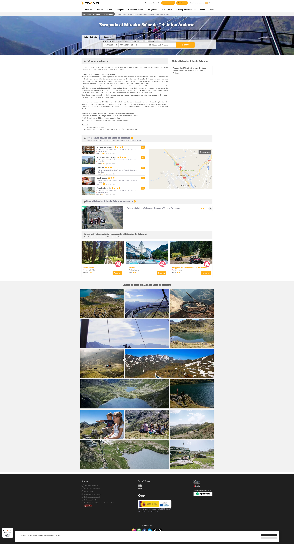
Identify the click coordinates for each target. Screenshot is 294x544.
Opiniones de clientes (92, 488)
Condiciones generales (92, 494)
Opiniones (148, 3)
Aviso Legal (88, 491)
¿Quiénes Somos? (91, 485)
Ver (143, 147)
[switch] (7, 535)
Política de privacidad (92, 497)
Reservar (117, 273)
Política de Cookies (91, 500)
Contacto (156, 3)
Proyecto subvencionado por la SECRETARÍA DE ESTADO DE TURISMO (154, 510)
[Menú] (11, 529)
